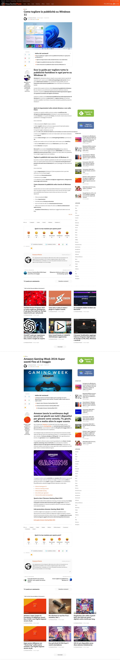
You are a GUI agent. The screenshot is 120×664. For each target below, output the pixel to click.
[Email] (38, 19)
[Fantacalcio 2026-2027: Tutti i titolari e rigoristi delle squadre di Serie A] (78, 164)
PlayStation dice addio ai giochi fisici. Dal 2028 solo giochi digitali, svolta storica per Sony (84, 617)
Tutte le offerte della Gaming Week (44, 495)
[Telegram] (36, 19)
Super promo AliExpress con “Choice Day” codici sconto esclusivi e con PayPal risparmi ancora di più (34, 645)
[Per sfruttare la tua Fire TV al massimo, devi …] (60, 606)
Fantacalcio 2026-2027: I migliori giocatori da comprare (88, 411)
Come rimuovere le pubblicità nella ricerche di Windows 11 (51, 64)
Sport (76, 259)
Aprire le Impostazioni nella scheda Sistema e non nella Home (52, 59)
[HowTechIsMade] (11, 4)
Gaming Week (47, 426)
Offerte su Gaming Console (42, 488)
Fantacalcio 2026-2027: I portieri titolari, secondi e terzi (89, 171)
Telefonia (77, 268)
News (76, 237)
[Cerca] (118, 4)
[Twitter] (112, 1)
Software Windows (78, 256)
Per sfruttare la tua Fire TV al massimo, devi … (58, 616)
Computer (32, 222)
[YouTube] (116, 1)
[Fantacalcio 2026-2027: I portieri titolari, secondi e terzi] (78, 171)
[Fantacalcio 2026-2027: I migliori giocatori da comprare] (78, 411)
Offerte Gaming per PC (41, 486)
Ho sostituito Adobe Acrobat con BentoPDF (85, 308)
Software (77, 254)
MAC (76, 232)
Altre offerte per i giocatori (41, 493)
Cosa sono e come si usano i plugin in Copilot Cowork (58, 308)
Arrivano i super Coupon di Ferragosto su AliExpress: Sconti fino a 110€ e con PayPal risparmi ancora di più (89, 179)
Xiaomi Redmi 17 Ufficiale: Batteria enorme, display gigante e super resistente (89, 156)
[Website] (70, 265)
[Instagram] (115, 1)
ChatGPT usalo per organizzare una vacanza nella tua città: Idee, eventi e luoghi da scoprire (34, 336)
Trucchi (44, 222)
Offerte (76, 239)
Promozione (66, 527)
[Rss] (118, 1)
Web (76, 273)
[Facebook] (111, 1)
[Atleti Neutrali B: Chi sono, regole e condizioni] (78, 188)
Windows (50, 222)
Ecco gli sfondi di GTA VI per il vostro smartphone (58, 644)
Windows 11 (57, 222)
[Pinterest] (113, 1)
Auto (76, 213)
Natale (43, 527)
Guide (26, 9)
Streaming (77, 261)
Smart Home (77, 247)
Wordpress (77, 278)
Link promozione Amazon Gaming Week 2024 (48, 405)
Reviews (76, 242)
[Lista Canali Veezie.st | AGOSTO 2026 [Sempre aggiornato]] (60, 325)
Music (76, 234)
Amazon (44, 424)
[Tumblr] (34, 19)
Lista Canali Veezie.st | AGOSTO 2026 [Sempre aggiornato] (59, 336)
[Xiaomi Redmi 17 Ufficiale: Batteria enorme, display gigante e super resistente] (78, 157)
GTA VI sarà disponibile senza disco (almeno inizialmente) (83, 644)
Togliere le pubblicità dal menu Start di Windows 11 (49, 62)
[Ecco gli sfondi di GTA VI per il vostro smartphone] (60, 633)
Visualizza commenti (63, 281)
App (76, 208)
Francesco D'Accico (32, 17)
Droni (76, 220)
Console (76, 217)
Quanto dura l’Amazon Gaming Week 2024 (47, 403)
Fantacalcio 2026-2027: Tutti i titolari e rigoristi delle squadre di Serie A (88, 164)
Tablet (76, 264)
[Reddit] (35, 19)
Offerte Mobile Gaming (40, 490)
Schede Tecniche (78, 244)
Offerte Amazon (57, 527)
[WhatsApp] (32, 19)
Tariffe (76, 266)
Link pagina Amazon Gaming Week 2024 (47, 408)
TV (75, 271)
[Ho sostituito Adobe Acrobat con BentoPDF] (85, 298)
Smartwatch (77, 251)
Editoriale (77, 222)
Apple (76, 210)
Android (76, 205)
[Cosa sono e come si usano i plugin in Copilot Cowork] (60, 298)
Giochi (76, 227)
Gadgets (76, 225)
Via (69, 214)
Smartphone (77, 249)
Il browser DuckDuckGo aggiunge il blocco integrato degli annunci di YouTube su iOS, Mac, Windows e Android (85, 337)
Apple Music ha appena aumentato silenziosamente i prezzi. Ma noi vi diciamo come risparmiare (27, 87)
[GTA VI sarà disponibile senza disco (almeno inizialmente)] (85, 633)
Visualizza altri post (66, 254)
